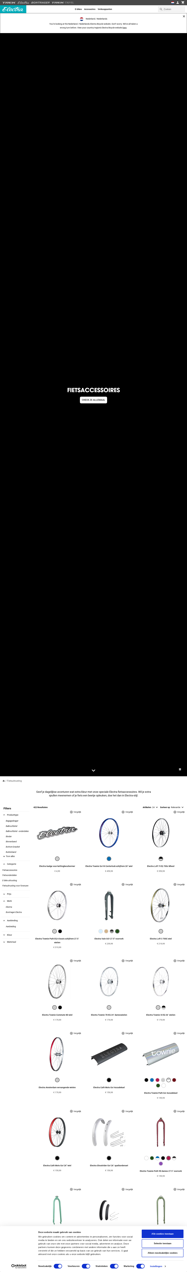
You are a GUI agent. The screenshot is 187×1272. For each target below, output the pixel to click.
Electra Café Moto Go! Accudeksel (109, 1087)
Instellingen (156, 1266)
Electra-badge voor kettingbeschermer (57, 866)
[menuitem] (78, 9)
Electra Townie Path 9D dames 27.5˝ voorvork (161, 1171)
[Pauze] (180, 769)
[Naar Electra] (23, 2)
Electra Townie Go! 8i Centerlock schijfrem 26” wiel (109, 866)
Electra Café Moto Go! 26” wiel (57, 1165)
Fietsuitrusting (14, 780)
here (125, 28)
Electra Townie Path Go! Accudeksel (161, 1093)
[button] (8, 856)
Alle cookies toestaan (162, 1234)
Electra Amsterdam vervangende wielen (57, 1087)
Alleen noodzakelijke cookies (163, 1253)
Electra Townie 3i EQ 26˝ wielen (160, 1015)
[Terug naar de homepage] (3, 780)
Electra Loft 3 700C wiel (161, 939)
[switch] (86, 1266)
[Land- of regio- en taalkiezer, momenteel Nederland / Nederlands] (172, 2)
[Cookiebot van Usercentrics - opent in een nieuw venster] (19, 1266)
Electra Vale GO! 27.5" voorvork (109, 939)
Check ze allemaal (93, 400)
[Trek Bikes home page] (9, 2)
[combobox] (171, 9)
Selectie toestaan (163, 1243)
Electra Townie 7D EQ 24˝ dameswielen (109, 1015)
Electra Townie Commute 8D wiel (57, 1015)
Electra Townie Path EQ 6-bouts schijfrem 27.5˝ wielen (57, 941)
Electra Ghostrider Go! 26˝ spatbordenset (109, 1165)
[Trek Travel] (63, 2)
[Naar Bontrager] (40, 2)
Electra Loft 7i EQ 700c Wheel (160, 866)
